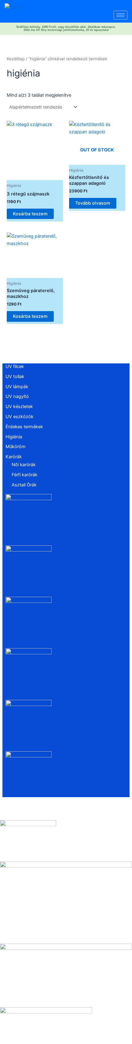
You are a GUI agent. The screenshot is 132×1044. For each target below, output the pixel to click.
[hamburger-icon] (120, 15)
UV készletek (19, 406)
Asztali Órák (24, 485)
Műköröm (15, 446)
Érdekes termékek (24, 426)
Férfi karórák (24, 474)
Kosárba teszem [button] (30, 214)
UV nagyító (17, 396)
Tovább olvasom (92, 203)
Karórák (14, 456)
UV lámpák (17, 386)
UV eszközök (19, 416)
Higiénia (14, 437)
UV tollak (15, 376)
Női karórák (24, 464)
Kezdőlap (16, 58)
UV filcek (15, 366)
